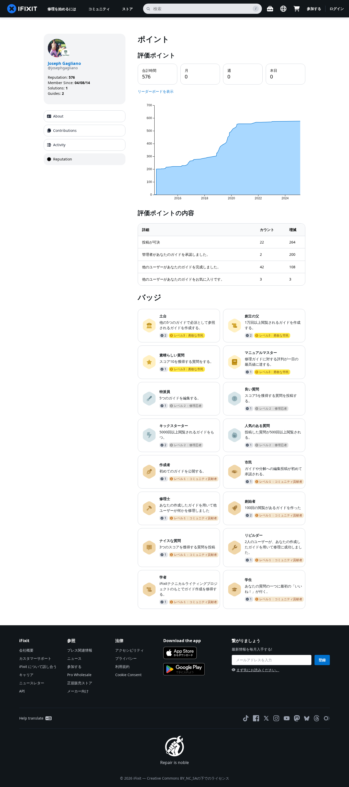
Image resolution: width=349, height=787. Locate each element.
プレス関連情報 (79, 650)
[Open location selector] (283, 9)
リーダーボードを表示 (155, 91)
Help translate (31, 718)
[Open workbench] (270, 9)
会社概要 (26, 650)
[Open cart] (297, 9)
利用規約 (122, 666)
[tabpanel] (221, 321)
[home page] (22, 8)
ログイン (337, 8)
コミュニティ (99, 8)
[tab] (84, 116)
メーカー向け (78, 691)
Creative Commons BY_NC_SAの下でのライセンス (188, 778)
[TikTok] (246, 718)
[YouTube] (287, 718)
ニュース (74, 658)
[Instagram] (276, 718)
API (22, 691)
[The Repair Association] (327, 718)
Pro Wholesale (79, 674)
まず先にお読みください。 (257, 669)
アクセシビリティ (129, 650)
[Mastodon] (297, 718)
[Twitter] (266, 718)
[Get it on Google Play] (184, 669)
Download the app (182, 640)
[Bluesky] (306, 718)
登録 (322, 659)
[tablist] (85, 137)
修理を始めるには (62, 8)
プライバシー (126, 658)
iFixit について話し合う (38, 666)
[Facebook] (256, 718)
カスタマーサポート (35, 658)
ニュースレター (31, 682)
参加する (314, 8)
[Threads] (316, 718)
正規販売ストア (79, 682)
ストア (127, 8)
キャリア (26, 674)
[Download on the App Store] (180, 653)
